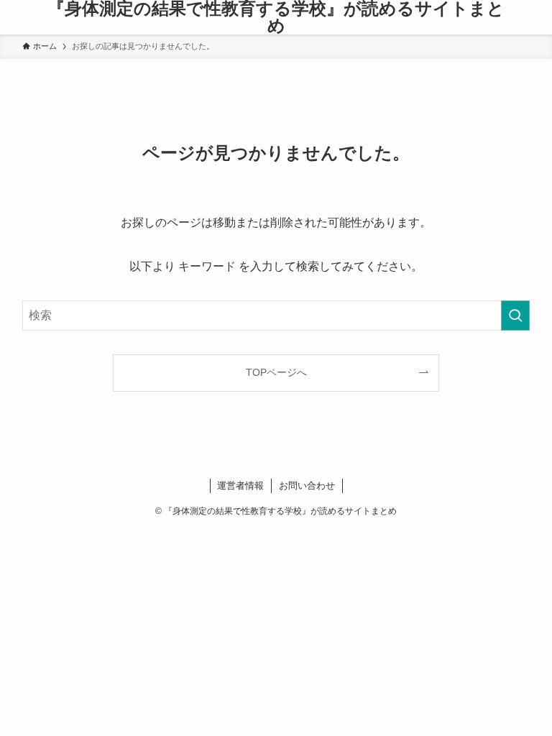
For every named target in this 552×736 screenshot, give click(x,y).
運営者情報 (240, 485)
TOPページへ (276, 372)
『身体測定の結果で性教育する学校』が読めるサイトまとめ (276, 17)
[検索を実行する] (515, 315)
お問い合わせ (307, 485)
